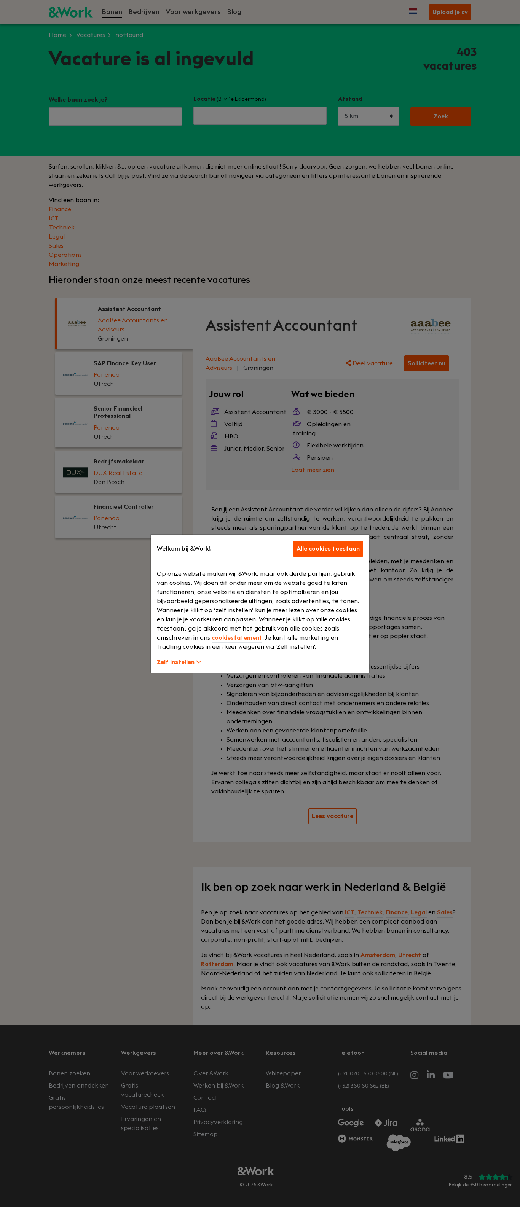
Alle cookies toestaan (328, 549)
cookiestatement (237, 638)
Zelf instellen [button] (176, 662)
